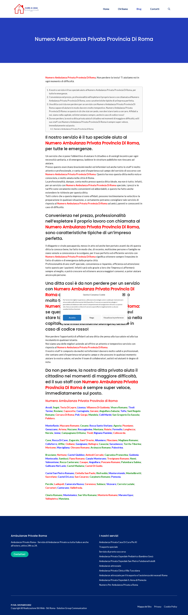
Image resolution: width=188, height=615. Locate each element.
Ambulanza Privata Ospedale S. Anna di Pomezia (122, 580)
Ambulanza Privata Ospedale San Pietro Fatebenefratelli (127, 561)
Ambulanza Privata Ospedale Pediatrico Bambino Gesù (126, 556)
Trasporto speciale (108, 546)
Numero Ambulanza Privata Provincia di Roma (73, 129)
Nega (91, 317)
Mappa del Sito (144, 607)
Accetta (72, 317)
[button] (124, 294)
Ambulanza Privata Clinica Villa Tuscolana (119, 570)
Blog (139, 9)
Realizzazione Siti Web (34, 608)
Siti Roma (50, 608)
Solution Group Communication (72, 608)
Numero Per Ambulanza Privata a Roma (118, 584)
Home (106, 9)
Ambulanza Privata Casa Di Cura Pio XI (118, 542)
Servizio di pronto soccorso (112, 551)
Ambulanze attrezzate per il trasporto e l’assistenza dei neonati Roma (133, 575)
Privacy (157, 607)
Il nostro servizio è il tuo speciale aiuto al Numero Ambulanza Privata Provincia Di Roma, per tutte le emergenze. (92, 92)
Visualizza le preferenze (113, 317)
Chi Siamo (123, 9)
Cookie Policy (170, 607)
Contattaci (19, 554)
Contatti (154, 9)
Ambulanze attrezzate (110, 565)
